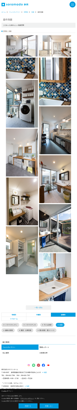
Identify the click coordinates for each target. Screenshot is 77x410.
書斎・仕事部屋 (26, 330)
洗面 (60, 325)
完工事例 (6, 353)
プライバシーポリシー (26, 398)
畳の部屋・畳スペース (46, 330)
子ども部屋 (47, 325)
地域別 (14, 315)
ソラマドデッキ (30, 325)
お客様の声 (44, 353)
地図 (45, 372)
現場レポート (44, 347)
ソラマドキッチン (11, 325)
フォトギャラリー (9, 347)
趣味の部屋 (9, 330)
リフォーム (14, 319)
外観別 (38, 315)
